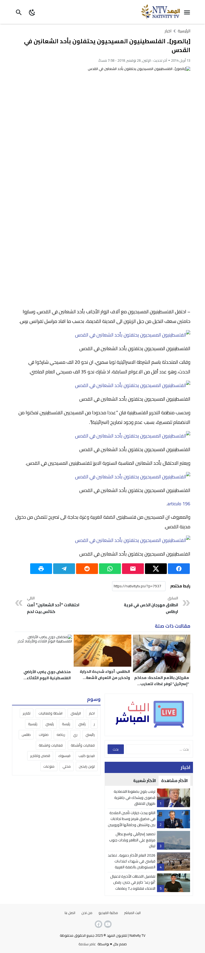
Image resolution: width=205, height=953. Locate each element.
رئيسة (66, 724)
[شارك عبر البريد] (133, 568)
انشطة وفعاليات (50, 713)
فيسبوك (64, 755)
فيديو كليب (86, 755)
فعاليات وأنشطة (83, 745)
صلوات (44, 734)
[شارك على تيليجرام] (64, 568)
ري (75, 734)
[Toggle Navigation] (188, 11)
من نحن (86, 912)
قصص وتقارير (40, 755)
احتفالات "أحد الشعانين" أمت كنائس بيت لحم (53, 605)
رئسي (82, 724)
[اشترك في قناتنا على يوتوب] (107, 924)
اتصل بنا (70, 912)
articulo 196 (178, 503)
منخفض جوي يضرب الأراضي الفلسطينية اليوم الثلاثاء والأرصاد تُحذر (47, 678)
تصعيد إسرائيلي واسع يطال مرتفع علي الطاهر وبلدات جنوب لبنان (132, 839)
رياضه (61, 734)
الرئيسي (75, 713)
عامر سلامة (87, 944)
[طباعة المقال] (41, 568)
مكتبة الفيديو (108, 912)
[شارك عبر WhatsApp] (110, 568)
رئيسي (49, 724)
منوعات (48, 766)
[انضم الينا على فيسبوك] (98, 924)
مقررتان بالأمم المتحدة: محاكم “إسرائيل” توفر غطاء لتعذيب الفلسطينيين (161, 683)
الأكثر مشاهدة (174, 780)
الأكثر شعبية (144, 780)
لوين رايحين (87, 766)
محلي (66, 766)
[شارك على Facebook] (178, 568)
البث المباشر (132, 912)
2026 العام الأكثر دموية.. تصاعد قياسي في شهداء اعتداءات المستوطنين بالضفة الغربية (131, 861)
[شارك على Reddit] (87, 568)
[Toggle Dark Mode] (32, 11)
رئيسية (32, 724)
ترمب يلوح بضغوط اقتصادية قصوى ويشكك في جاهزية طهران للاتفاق (134, 797)
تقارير (26, 713)
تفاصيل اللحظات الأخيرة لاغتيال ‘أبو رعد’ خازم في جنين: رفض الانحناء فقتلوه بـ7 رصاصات (132, 882)
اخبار (168, 31)
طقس (26, 734)
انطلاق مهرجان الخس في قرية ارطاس (151, 605)
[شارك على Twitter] (155, 568)
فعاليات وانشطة (51, 745)
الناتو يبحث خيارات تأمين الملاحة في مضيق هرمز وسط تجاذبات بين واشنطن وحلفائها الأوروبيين (131, 818)
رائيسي (90, 734)
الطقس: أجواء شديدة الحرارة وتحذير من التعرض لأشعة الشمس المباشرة (105, 677)
